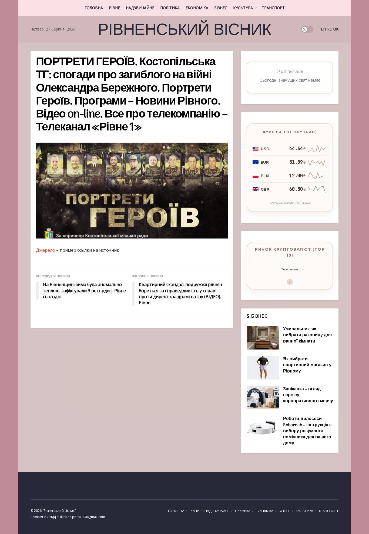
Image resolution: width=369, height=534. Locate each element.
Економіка (197, 7)
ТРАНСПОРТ (273, 7)
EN (323, 29)
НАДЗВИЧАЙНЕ (140, 7)
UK (335, 29)
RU (329, 29)
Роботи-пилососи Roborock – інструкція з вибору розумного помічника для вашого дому (307, 431)
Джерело (45, 250)
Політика (170, 7)
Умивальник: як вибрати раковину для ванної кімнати (307, 335)
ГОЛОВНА (94, 7)
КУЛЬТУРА (243, 7)
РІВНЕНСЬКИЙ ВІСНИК (184, 29)
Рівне (114, 7)
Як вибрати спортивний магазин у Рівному (307, 365)
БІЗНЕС (220, 7)
